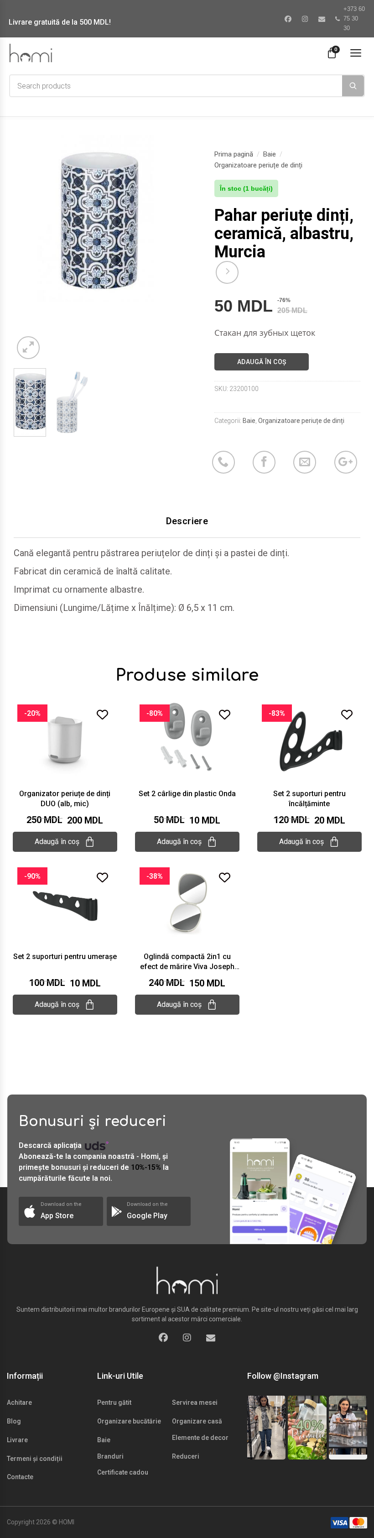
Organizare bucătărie (129, 1421)
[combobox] (176, 85)
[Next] (165, 218)
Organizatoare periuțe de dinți (258, 165)
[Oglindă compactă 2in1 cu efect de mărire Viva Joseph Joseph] (187, 902)
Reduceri (185, 1456)
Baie (269, 154)
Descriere (187, 521)
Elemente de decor (200, 1437)
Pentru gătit (114, 1402)
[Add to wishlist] (102, 714)
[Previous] (28, 218)
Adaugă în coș (261, 361)
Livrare (17, 1440)
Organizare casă (197, 1421)
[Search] (353, 85)
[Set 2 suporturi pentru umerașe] (65, 902)
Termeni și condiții (34, 1458)
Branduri (110, 1456)
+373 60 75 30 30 (354, 18)
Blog (14, 1421)
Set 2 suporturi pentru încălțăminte (309, 798)
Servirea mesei (195, 1402)
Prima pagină (233, 154)
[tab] (187, 521)
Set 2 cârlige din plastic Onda (187, 793)
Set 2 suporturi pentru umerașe (65, 956)
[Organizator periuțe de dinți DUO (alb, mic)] (65, 740)
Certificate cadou (122, 1472)
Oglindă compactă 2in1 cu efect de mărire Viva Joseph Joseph (187, 962)
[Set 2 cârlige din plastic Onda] (187, 740)
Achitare (19, 1402)
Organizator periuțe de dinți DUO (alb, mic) (64, 798)
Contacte (20, 1477)
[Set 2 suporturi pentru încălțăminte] (309, 740)
